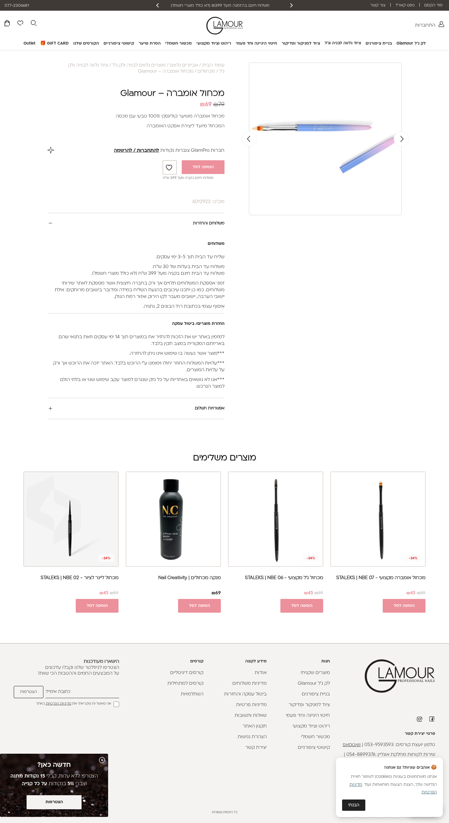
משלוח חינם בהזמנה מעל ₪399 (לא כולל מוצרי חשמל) (224, 6)
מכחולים (206, 71)
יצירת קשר (256, 747)
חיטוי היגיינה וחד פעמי (256, 43)
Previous (401, 139)
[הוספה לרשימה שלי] (169, 167)
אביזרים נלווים (184, 65)
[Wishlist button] (20, 24)
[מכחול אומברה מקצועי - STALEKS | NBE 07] (378, 519)
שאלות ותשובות (251, 715)
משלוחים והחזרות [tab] (208, 223)
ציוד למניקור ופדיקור (301, 43)
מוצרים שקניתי (315, 673)
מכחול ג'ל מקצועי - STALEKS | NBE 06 (284, 578)
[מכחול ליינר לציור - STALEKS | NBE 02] (71, 519)
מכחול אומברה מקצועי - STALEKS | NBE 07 (380, 578)
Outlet (29, 43)
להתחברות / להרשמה (136, 150)
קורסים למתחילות (185, 683)
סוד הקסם (433, 5)
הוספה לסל (203, 167)
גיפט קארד (404, 5)
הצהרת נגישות (252, 737)
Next (249, 139)
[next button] (158, 5)
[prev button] (291, 5)
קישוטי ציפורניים (119, 43)
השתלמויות (192, 694)
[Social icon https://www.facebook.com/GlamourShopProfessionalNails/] (432, 718)
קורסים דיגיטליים (186, 673)
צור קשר (377, 5)
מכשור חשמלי (178, 43)
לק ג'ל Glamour (411, 43)
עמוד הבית (213, 65)
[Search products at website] (34, 24)
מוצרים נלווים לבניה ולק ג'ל (139, 65)
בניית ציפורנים (379, 43)
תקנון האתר (255, 726)
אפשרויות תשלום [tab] (209, 408)
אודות (261, 673)
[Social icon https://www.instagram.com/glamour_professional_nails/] (420, 719)
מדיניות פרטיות (251, 705)
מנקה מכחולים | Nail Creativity (189, 578)
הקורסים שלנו (86, 43)
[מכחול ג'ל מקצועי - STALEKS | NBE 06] (275, 519)
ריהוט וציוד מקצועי (213, 43)
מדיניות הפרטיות (58, 703)
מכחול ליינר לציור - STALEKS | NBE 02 (80, 578)
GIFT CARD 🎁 (54, 43)
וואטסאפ (352, 745)
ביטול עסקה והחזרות (245, 694)
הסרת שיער (150, 43)
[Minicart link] (7, 24)
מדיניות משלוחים (249, 683)
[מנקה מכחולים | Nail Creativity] (173, 519)
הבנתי (353, 805)
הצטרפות (54, 802)
